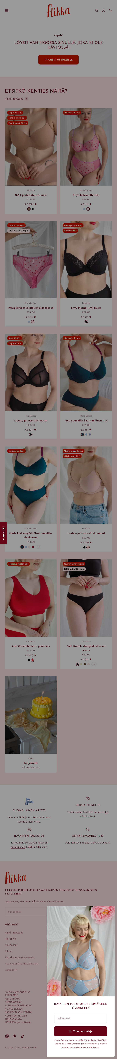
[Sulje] (108, 912)
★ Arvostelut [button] (3, 533)
